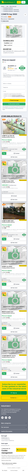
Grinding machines (8, 8)
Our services (5, 427)
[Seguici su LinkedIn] (9, 417)
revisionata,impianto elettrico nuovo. (10, 188)
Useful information (6, 431)
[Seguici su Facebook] (6, 417)
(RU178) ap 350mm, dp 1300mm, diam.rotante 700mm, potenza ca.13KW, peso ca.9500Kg (14, 230)
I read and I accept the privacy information (12, 93)
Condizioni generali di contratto (18, 96)
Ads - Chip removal (11, 6)
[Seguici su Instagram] (2, 417)
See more (14, 157)
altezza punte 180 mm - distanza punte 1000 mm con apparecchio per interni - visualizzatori (13, 319)
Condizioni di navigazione (17, 95)
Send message (15, 100)
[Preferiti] (25, 14)
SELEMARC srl (12, 66)
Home (2, 6)
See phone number (15, 104)
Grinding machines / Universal (11, 9)
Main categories (6, 423)
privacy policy (11, 108)
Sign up (15, 393)
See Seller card (11, 70)
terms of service (19, 108)
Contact (17, 153)
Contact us (13, 397)
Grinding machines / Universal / (11, 11)
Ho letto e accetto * (14, 95)
